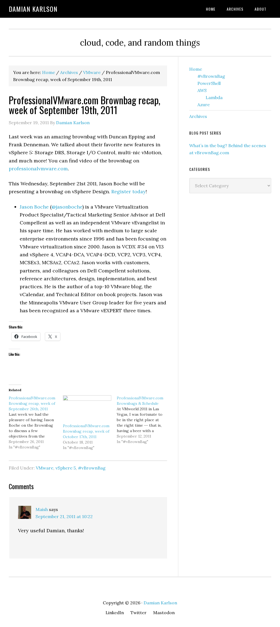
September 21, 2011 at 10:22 (64, 516)
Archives (198, 116)
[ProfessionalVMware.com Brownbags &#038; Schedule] (144, 419)
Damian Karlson (33, 9)
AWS (202, 90)
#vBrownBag (92, 468)
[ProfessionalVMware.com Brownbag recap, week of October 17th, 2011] (87, 409)
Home (195, 69)
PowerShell (209, 83)
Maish (42, 509)
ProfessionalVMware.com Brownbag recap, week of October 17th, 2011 (86, 431)
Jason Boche (34, 207)
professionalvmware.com (38, 168)
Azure (203, 104)
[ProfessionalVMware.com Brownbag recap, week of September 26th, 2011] (36, 422)
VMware (44, 468)
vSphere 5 (66, 468)
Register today (128, 191)
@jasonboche (67, 207)
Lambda (214, 97)
